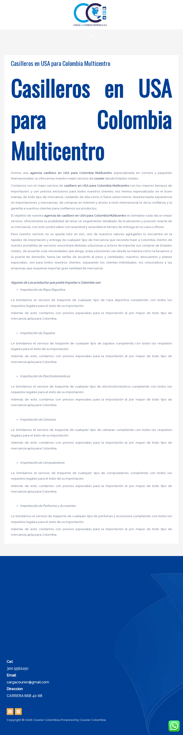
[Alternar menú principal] (91, 36)
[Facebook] (10, 711)
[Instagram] (18, 711)
